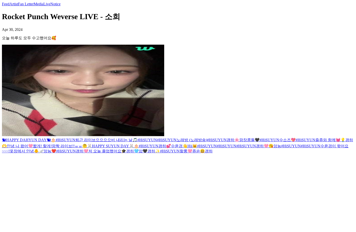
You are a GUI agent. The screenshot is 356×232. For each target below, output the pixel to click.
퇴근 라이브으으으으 (93, 140)
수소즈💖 (287, 140)
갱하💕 (164, 146)
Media (38, 4)
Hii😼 (192, 146)
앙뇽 (277, 146)
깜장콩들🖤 (249, 140)
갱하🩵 (132, 151)
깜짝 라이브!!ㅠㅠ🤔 (69, 146)
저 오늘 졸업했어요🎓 (107, 151)
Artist (13, 4)
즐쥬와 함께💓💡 (330, 140)
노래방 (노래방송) (192, 140)
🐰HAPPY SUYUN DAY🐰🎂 (113, 146)
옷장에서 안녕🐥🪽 (27, 151)
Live (46, 4)
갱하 (209, 151)
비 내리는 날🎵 (124, 140)
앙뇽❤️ (50, 151)
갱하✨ (153, 151)
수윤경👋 (179, 146)
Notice (55, 4)
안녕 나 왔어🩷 (20, 146)
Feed (5, 4)
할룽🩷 (186, 151)
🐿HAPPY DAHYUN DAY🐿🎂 (29, 140)
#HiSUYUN (65, 140)
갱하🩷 (262, 146)
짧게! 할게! (42, 146)
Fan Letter (26, 4)
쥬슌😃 (198, 151)
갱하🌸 (233, 140)
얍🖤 (143, 151)
